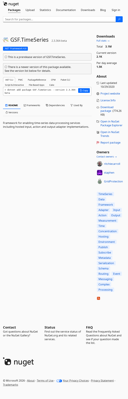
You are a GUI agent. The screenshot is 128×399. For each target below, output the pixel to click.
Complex (104, 284)
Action (102, 215)
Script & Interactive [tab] (14, 84)
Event (116, 274)
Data (101, 199)
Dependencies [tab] (56, 105)
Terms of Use (45, 380)
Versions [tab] (13, 112)
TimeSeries (105, 194)
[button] (84, 90)
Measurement (107, 220)
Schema (103, 268)
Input (116, 210)
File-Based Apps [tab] (36, 84)
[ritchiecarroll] (100, 164)
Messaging (105, 279)
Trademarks (10, 385)
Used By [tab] (77, 105)
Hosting (103, 236)
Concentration (107, 231)
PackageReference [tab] (37, 79)
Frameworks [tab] (33, 105)
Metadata (104, 258)
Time (101, 226)
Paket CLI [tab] (65, 79)
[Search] (119, 19)
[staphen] (100, 173)
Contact (9, 327)
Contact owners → (106, 156)
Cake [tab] (51, 84)
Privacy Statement (102, 380)
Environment (106, 242)
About (31, 380)
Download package (107, 109)
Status (49, 327)
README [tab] (13, 105)
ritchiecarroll (112, 164)
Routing (103, 274)
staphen (109, 172)
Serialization (106, 263)
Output (115, 215)
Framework (105, 204)
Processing (105, 290)
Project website (110, 93)
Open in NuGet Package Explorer (111, 123)
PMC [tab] (20, 79)
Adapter (103, 210)
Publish (103, 247)
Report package (110, 142)
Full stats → (103, 40)
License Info (108, 100)
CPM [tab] (53, 79)
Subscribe (104, 252)
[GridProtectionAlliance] (100, 181)
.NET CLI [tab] (9, 79)
